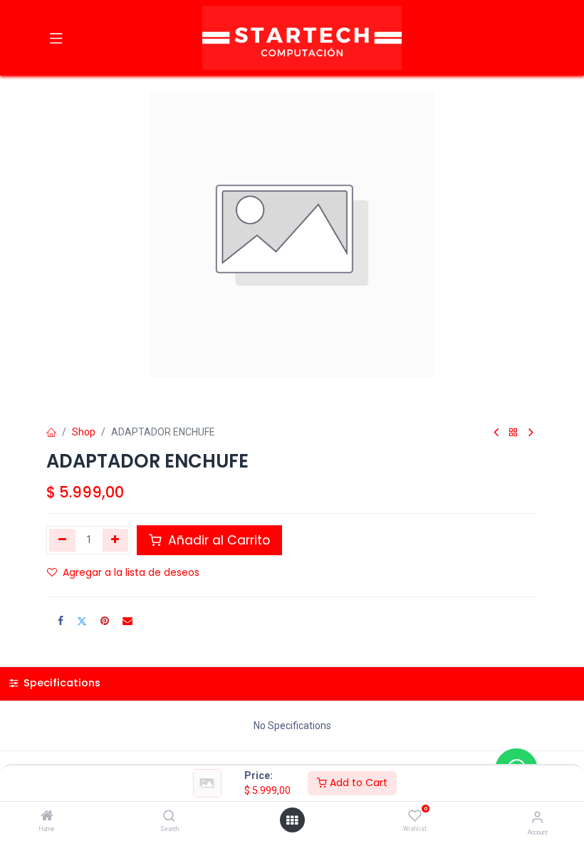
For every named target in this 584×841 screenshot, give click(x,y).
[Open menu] (292, 820)
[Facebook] (60, 621)
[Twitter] (82, 621)
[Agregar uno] (116, 540)
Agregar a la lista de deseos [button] (131, 572)
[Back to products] (513, 432)
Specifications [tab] (60, 683)
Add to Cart (357, 782)
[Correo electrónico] (127, 621)
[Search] (169, 816)
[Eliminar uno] (62, 540)
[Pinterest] (104, 621)
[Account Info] (537, 817)
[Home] (47, 816)
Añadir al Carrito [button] (217, 540)
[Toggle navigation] (56, 37)
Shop (83, 432)
